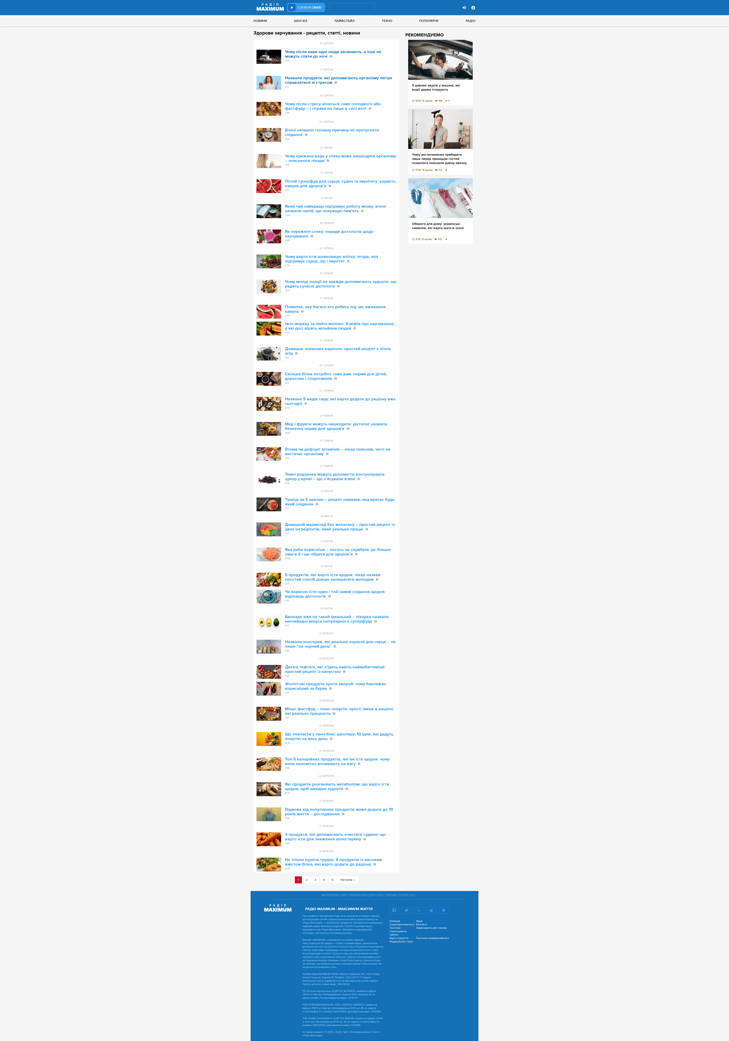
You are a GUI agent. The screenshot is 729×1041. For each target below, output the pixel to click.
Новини (260, 21)
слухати (309, 7)
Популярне (429, 21)
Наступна (346, 880)
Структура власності (402, 924)
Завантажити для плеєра (431, 927)
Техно (387, 21)
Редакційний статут (401, 941)
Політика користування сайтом (398, 931)
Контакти (421, 924)
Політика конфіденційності (432, 938)
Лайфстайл (344, 21)
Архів (419, 921)
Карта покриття (399, 938)
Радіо (471, 21)
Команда (395, 921)
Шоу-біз (300, 21)
